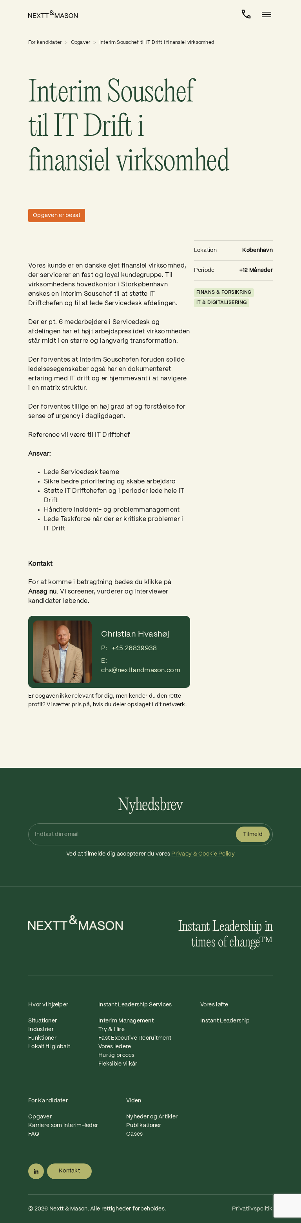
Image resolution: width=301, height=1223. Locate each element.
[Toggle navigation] (264, 14)
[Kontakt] (246, 14)
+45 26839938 (134, 648)
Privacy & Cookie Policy (202, 854)
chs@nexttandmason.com (140, 670)
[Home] (57, 14)
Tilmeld (253, 834)
